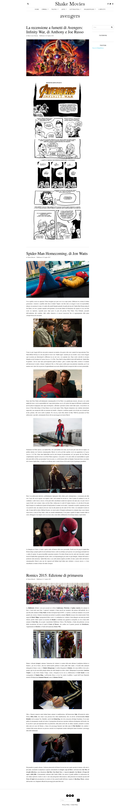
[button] (112, 27)
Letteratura (74, 9)
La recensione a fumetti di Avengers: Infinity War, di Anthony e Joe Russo (55, 29)
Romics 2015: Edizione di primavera (54, 575)
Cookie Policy (74, 804)
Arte (63, 9)
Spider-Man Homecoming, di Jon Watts (57, 253)
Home (37, 9)
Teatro (54, 9)
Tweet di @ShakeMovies (98, 48)
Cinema (44, 9)
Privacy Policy (66, 804)
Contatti (101, 9)
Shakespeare (89, 9)
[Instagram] (113, 4)
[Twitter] (110, 4)
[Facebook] (108, 4)
